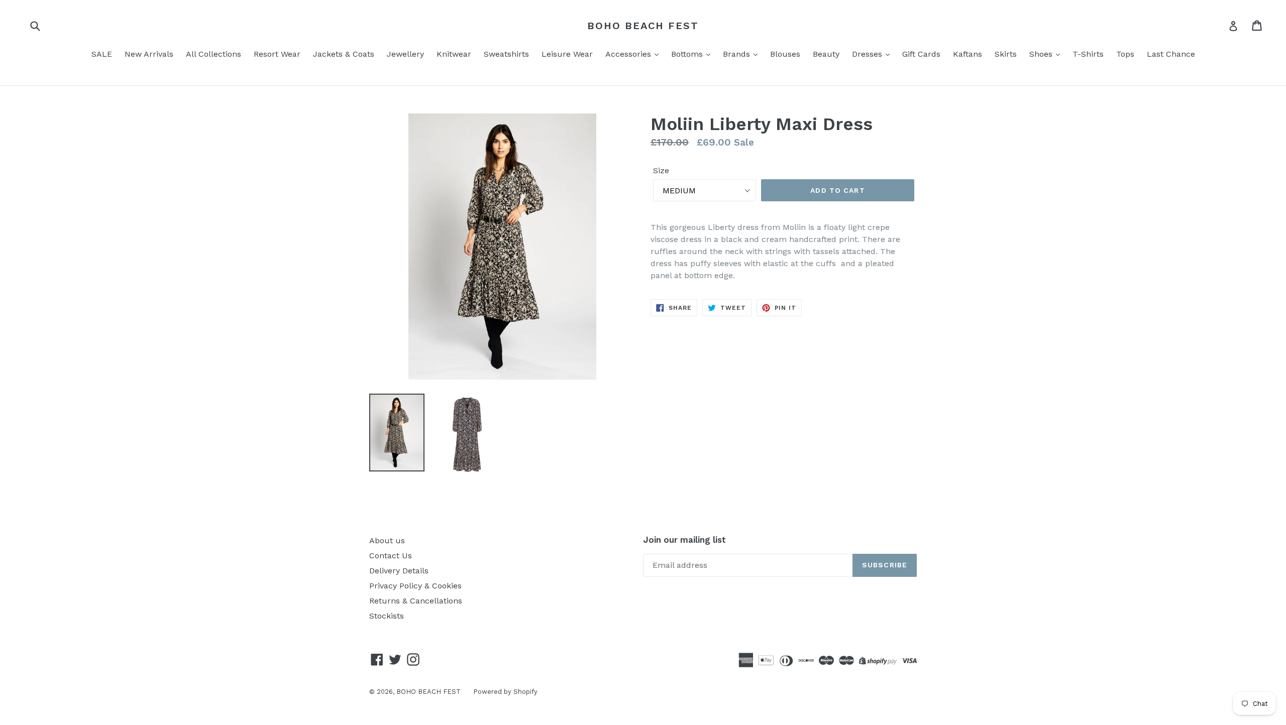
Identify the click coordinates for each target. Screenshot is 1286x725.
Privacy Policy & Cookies (415, 585)
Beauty (826, 54)
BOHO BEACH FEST (643, 26)
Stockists (386, 616)
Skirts (1006, 54)
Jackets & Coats (343, 54)
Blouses (785, 54)
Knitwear (454, 54)
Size (661, 170)
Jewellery (405, 54)
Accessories (629, 54)
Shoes (1042, 54)
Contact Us (390, 555)
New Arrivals (149, 54)
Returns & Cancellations (415, 601)
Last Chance (1171, 54)
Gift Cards (921, 54)
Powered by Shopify (505, 691)
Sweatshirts (506, 54)
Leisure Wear (567, 54)
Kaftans (967, 54)
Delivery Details (398, 570)
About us (387, 540)
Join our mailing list (684, 540)
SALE (101, 54)
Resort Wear (277, 54)
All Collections (213, 54)
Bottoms (688, 54)
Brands (738, 54)
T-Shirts (1088, 54)
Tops (1125, 54)
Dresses (868, 54)
